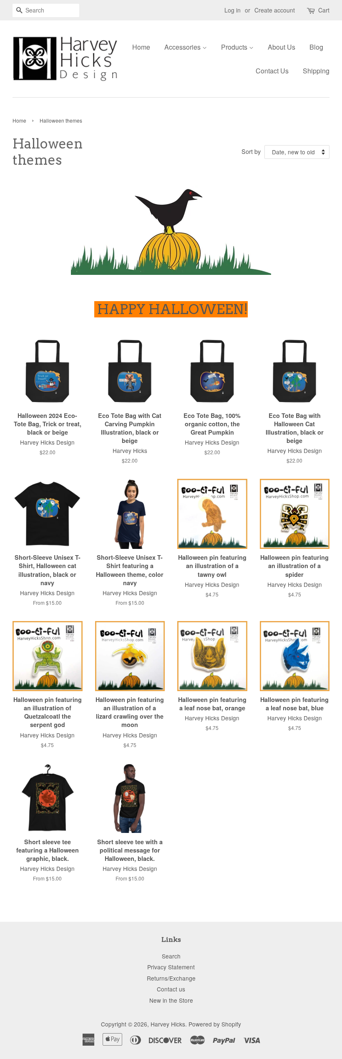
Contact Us (272, 70)
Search (171, 956)
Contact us (171, 989)
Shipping (316, 70)
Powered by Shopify (215, 1024)
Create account (274, 10)
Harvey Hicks (168, 1024)
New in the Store (171, 1000)
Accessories (183, 47)
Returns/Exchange (171, 978)
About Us (281, 47)
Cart (323, 10)
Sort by (251, 151)
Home (141, 47)
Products (235, 47)
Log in (232, 10)
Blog (316, 47)
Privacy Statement (171, 967)
